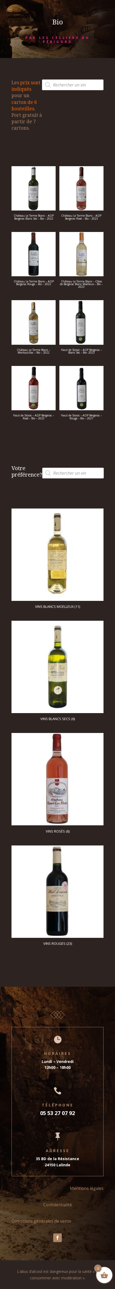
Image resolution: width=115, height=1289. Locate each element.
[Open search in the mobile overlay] (72, 84)
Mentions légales (86, 1188)
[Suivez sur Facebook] (57, 1237)
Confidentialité (57, 1205)
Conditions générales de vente (41, 1221)
